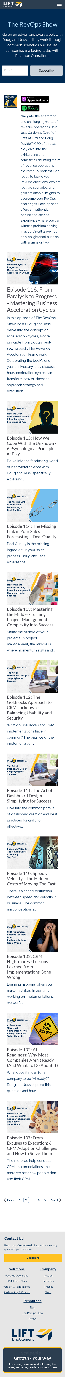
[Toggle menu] (59, 4)
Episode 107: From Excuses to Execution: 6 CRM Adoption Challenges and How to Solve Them (32, 1145)
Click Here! (33, 1257)
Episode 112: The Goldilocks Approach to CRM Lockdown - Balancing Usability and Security (29, 707)
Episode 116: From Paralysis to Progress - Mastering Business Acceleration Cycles (32, 299)
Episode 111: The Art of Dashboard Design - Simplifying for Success (30, 795)
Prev (10, 1200)
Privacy (33, 1318)
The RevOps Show (32, 1313)
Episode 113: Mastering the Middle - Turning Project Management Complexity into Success (30, 616)
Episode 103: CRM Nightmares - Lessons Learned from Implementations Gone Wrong (29, 967)
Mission (48, 1275)
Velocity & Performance (16, 1286)
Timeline (48, 1286)
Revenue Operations (16, 1275)
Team (48, 1292)
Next (54, 1200)
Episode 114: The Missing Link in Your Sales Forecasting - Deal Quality (32, 531)
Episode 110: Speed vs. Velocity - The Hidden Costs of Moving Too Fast (31, 878)
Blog (32, 1307)
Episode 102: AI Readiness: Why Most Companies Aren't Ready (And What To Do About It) (32, 1057)
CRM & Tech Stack (16, 1281)
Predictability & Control (17, 1292)
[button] (33, 1258)
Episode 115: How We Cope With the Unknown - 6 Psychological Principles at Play (31, 445)
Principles (48, 1281)
